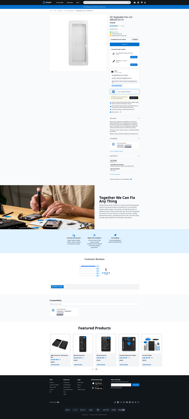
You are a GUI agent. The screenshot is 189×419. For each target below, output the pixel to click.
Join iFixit (134, 97)
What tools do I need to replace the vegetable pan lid (124, 81)
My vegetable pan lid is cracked (120, 75)
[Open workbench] (134, 2)
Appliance (60, 10)
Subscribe (135, 385)
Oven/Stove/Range (69, 10)
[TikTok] (115, 402)
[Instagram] (124, 402)
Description (113, 118)
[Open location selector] (138, 2)
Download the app (96, 379)
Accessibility (80, 382)
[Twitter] (121, 402)
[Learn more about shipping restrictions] (121, 33)
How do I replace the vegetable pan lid (121, 78)
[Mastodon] (130, 402)
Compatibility (113, 138)
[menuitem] (59, 2)
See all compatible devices (116, 151)
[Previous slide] (92, 369)
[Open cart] (141, 2)
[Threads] (135, 402)
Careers (51, 389)
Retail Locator (66, 387)
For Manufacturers (68, 389)
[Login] (145, 2)
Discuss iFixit (53, 387)
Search (136, 39)
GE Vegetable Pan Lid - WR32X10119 (84, 10)
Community (66, 382)
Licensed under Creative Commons (98, 414)
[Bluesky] (132, 402)
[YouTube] (127, 402)
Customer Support (54, 385)
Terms (78, 387)
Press (64, 392)
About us (52, 382)
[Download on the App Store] (97, 383)
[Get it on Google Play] (97, 388)
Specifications (114, 156)
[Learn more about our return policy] (120, 112)
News (64, 394)
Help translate (53, 402)
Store (51, 10)
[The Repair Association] (138, 402)
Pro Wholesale (67, 385)
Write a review (58, 287)
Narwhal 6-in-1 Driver (121, 60)
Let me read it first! (117, 387)
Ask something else (117, 85)
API (50, 392)
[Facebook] (118, 402)
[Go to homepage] (48, 2)
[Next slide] (96, 369)
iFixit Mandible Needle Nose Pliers (124, 53)
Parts (55, 10)
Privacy (79, 385)
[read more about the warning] (131, 179)
